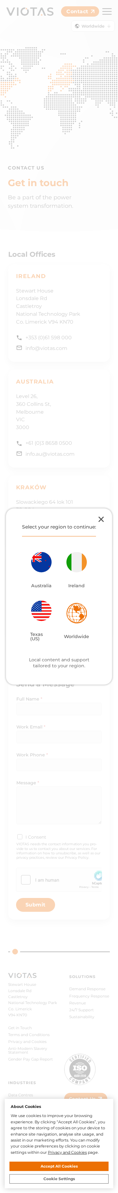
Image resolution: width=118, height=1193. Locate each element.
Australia (41, 585)
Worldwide (76, 636)
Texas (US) (36, 636)
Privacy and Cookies (67, 1152)
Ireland (76, 585)
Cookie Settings (59, 1178)
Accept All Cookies (59, 1166)
